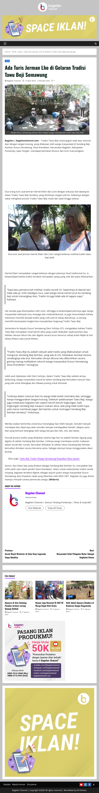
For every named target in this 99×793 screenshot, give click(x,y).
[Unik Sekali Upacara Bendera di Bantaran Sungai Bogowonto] (80, 590)
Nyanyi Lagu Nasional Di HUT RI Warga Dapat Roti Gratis (49, 604)
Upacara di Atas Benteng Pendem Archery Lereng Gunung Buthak (16, 605)
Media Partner (18, 784)
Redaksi (7, 784)
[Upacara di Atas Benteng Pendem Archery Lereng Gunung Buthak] (19, 590)
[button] (5, 43)
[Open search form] (96, 43)
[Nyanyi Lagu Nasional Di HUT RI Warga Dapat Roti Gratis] (49, 590)
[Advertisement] (49, 173)
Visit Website (34, 508)
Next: (75, 554)
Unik (7, 61)
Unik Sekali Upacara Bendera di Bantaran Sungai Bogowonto (80, 604)
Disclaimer (32, 784)
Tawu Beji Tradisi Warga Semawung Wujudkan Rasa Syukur (50, 458)
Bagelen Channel (14, 81)
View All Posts (55, 508)
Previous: (25, 554)
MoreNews (69, 790)
